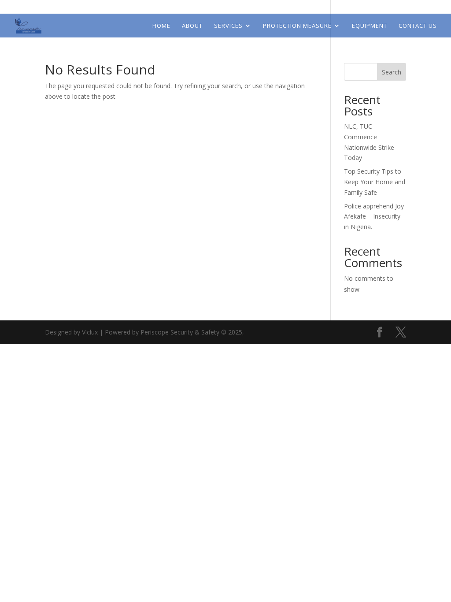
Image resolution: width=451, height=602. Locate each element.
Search (391, 72)
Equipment (369, 26)
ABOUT (192, 26)
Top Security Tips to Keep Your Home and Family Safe (374, 182)
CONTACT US (418, 26)
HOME (161, 26)
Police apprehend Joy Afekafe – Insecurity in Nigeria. (374, 216)
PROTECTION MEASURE (297, 26)
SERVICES (228, 26)
